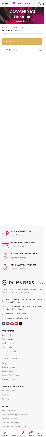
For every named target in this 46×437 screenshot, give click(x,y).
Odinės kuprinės (8, 339)
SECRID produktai (9, 351)
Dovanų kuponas (8, 379)
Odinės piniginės (8, 347)
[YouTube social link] (12, 323)
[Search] (39, 3)
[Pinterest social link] (16, 323)
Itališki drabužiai (8, 343)
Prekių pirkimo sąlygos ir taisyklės (15, 415)
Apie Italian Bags (8, 391)
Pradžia (5, 27)
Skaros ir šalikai (8, 371)
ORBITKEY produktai (18, 27)
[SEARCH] (39, 49)
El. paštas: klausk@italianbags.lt (17, 318)
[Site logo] (24, 3)
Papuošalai (6, 363)
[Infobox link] (16, 233)
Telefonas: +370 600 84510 (16, 314)
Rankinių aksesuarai (9, 367)
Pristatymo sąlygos (9, 419)
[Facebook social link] (3, 323)
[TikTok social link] (20, 323)
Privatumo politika (9, 410)
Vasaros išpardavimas (10, 375)
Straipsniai (6, 395)
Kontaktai (5, 399)
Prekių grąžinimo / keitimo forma (15, 427)
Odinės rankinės (8, 335)
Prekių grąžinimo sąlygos (11, 423)
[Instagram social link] (8, 323)
